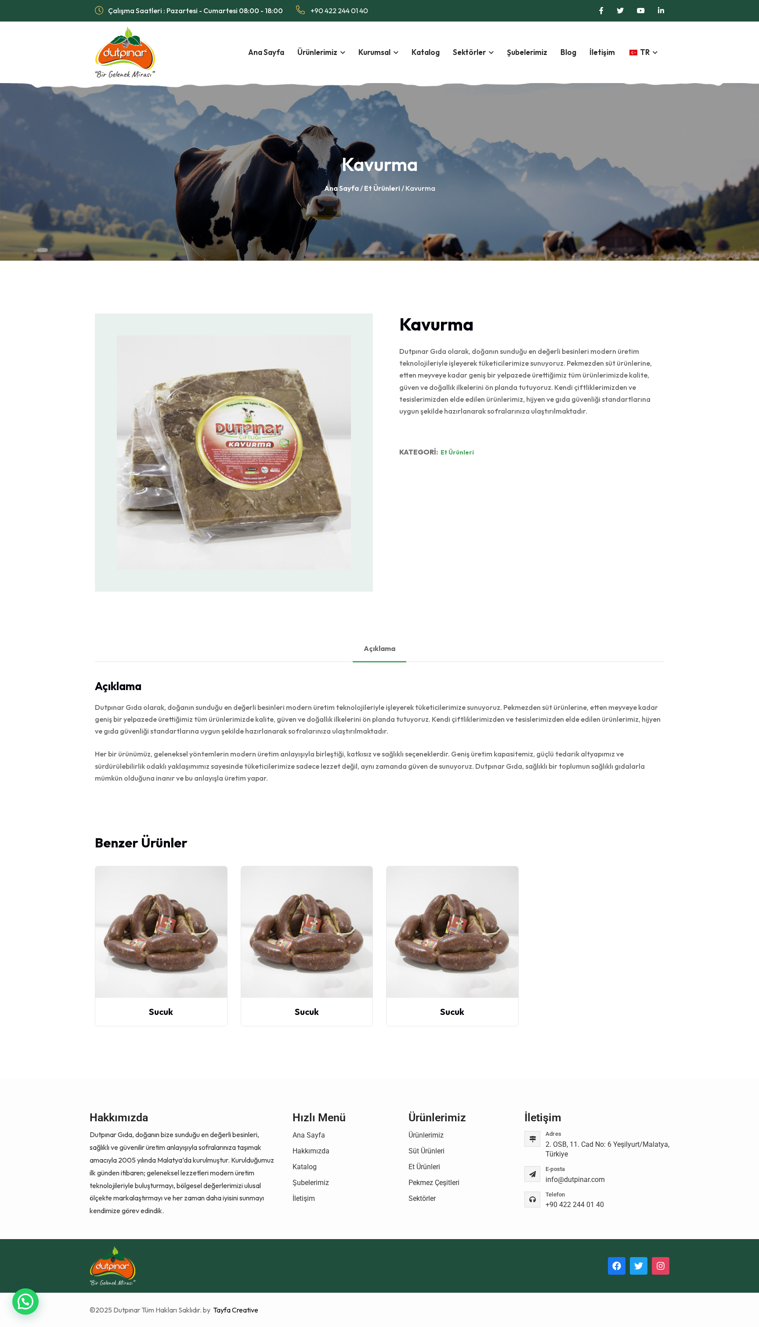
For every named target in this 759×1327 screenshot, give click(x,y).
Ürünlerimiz (317, 52)
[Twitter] (638, 1266)
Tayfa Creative (235, 1309)
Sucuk (161, 1011)
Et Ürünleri (382, 188)
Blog (568, 52)
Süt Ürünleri (426, 1151)
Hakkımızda (311, 1151)
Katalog (426, 52)
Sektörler (469, 52)
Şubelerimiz (527, 52)
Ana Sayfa (266, 52)
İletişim (602, 52)
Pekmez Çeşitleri (433, 1182)
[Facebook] (616, 1266)
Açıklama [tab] (379, 648)
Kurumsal (374, 52)
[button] (25, 1301)
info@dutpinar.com (575, 1179)
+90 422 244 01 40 (338, 10)
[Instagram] (660, 1266)
